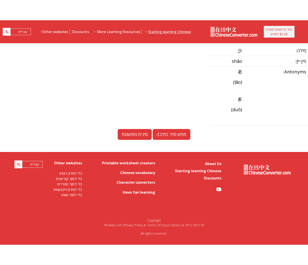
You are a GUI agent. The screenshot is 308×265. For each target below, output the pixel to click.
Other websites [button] (55, 31)
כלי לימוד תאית (71, 195)
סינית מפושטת (135, 134)
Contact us (176, 225)
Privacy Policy (133, 225)
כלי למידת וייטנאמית (67, 189)
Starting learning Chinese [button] (169, 31)
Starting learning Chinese (198, 170)
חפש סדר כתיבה (171, 134)
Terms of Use (157, 225)
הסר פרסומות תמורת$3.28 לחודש (279, 31)
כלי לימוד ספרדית (69, 184)
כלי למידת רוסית (70, 173)
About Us (213, 163)
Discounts (80, 31)
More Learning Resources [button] (118, 31)
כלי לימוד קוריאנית (69, 178)
